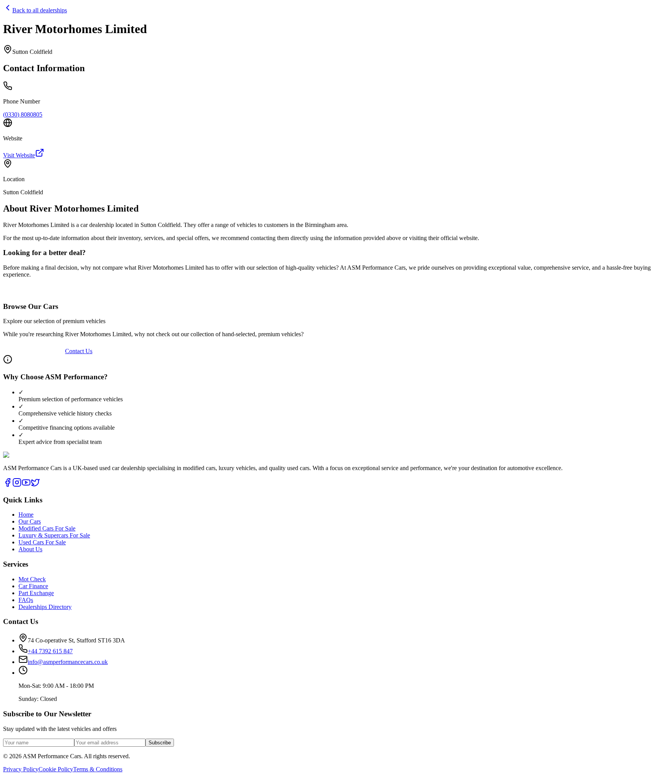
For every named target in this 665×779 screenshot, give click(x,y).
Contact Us (78, 351)
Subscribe (160, 743)
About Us (30, 549)
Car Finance (33, 586)
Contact (12, 78)
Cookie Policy (55, 769)
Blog (9, 65)
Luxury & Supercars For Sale (54, 535)
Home (10, 25)
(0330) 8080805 (22, 114)
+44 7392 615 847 (52, 91)
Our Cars (14, 36)
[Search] (10, 88)
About (10, 71)
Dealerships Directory (45, 607)
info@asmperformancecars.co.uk (68, 662)
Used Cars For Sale (42, 542)
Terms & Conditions (97, 769)
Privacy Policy (20, 769)
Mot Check (32, 579)
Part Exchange (36, 593)
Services (13, 47)
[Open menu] (26, 105)
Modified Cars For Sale (46, 528)
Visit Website (19, 155)
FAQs (10, 58)
